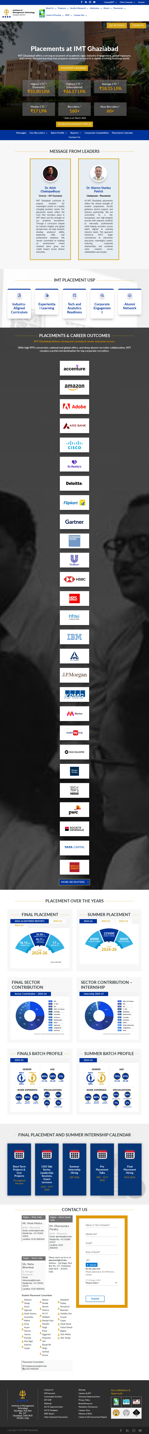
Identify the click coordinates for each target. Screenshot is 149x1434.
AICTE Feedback (51, 1410)
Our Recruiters (37, 133)
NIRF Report (49, 1414)
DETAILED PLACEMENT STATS (73, 124)
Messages (21, 133)
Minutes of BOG (85, 1414)
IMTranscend (49, 1393)
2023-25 (57, 921)
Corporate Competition (97, 133)
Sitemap (82, 1390)
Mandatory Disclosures (88, 1407)
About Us (50, 8)
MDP (67, 15)
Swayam (141, 2)
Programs (62, 8)
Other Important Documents (56, 1417)
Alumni (106, 8)
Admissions (94, 8)
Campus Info (79, 15)
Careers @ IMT (85, 1393)
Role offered (93, 1252)
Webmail (47, 1404)
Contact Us (74, 137)
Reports (74, 133)
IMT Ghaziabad (31, 1430)
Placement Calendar (122, 133)
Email (89, 1243)
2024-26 (88, 921)
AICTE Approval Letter (53, 1407)
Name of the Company (98, 1225)
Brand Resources (85, 1404)
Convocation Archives (53, 1397)
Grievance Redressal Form (89, 1397)
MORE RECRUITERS (73, 882)
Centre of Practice (53, 15)
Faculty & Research (78, 8)
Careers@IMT (109, 2)
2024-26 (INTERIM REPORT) (29, 921)
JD (88, 1260)
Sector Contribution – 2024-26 (31, 994)
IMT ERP (48, 1400)
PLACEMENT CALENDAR (73, 68)
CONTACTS (138, 25)
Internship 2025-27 (94, 994)
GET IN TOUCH (116, 25)
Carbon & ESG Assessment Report (93, 1417)
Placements (118, 8)
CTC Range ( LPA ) (93, 1280)
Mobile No (91, 1234)
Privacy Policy (84, 1400)
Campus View (84, 1410)
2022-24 (19, 925)
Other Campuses (126, 2)
